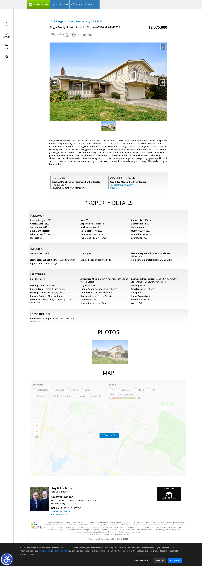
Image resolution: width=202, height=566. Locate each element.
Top (6, 25)
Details (6, 37)
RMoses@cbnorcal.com (121, 184)
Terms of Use (61, 550)
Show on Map (110, 435)
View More (115, 187)
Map (7, 59)
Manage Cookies (142, 560)
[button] (6, 559)
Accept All (175, 560)
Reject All (160, 560)
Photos (6, 48)
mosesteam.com (59, 514)
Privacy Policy (44, 550)
